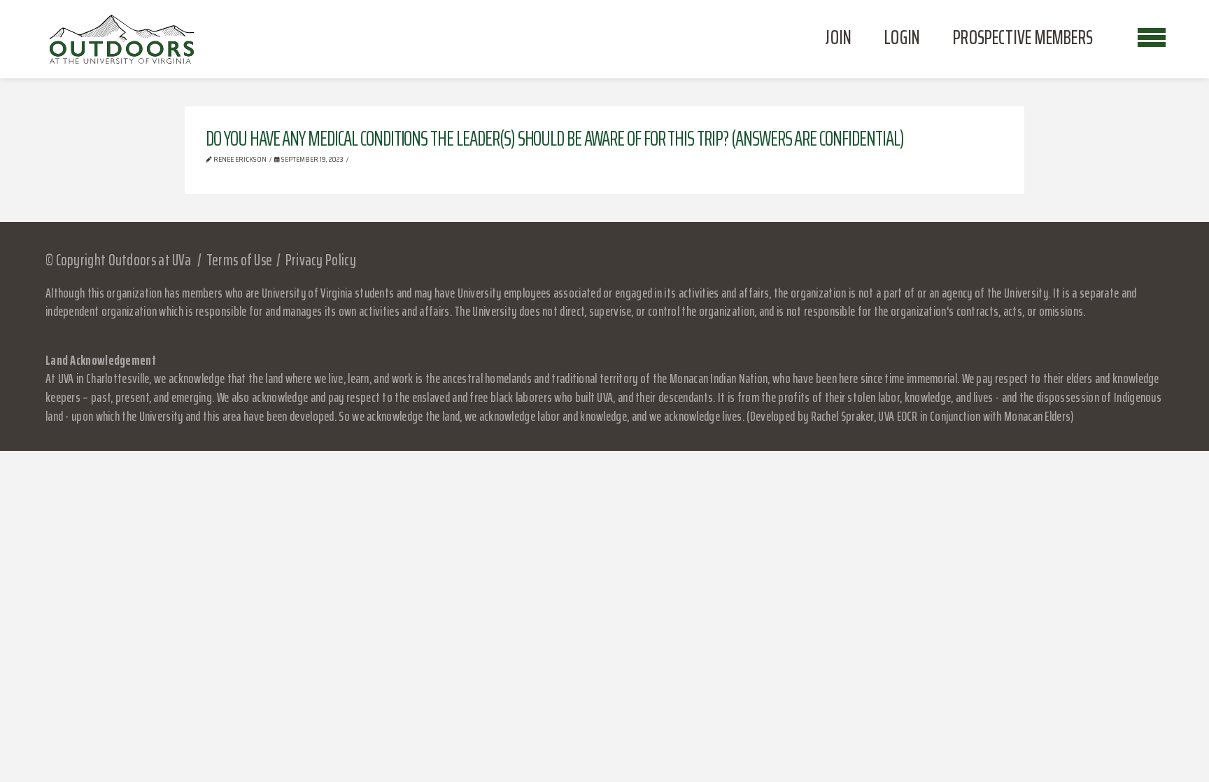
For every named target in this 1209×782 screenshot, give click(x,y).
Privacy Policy (320, 261)
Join (838, 37)
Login (902, 37)
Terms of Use (239, 261)
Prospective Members (1023, 37)
